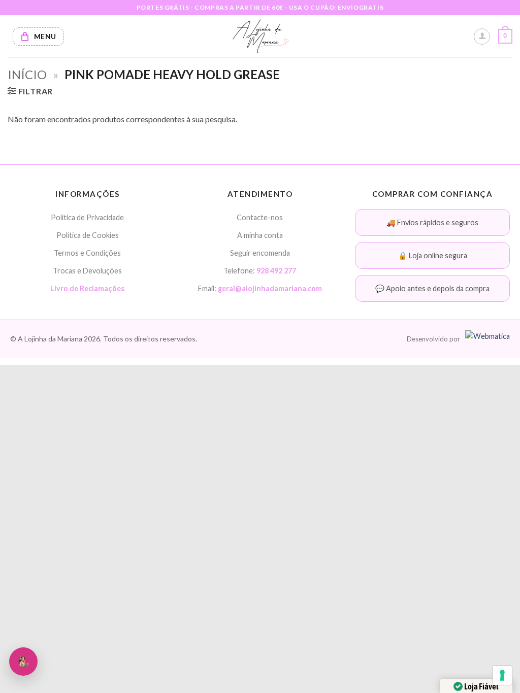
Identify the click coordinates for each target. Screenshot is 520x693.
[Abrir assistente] (23, 661)
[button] (505, 36)
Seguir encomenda (260, 253)
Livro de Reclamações (87, 288)
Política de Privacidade (87, 217)
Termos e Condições (87, 253)
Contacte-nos (260, 217)
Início (27, 74)
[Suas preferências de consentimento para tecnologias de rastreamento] (502, 675)
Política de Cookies (87, 235)
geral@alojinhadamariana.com (270, 288)
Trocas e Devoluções (87, 270)
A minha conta (260, 235)
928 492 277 (276, 270)
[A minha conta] (482, 36)
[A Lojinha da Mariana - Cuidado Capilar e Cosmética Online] (260, 36)
